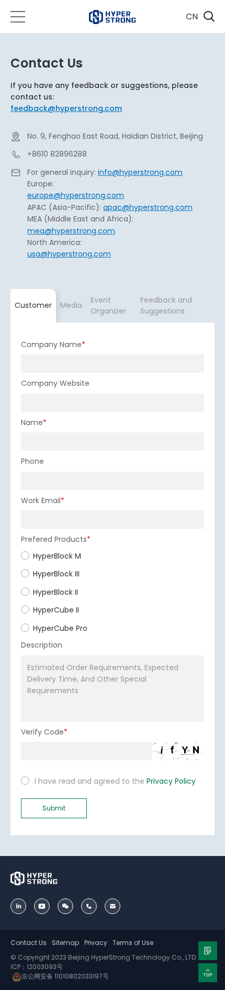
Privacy (95, 942)
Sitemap (65, 942)
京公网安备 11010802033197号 (65, 976)
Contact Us (28, 942)
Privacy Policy (171, 781)
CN (192, 16)
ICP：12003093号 (36, 966)
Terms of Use (133, 942)
